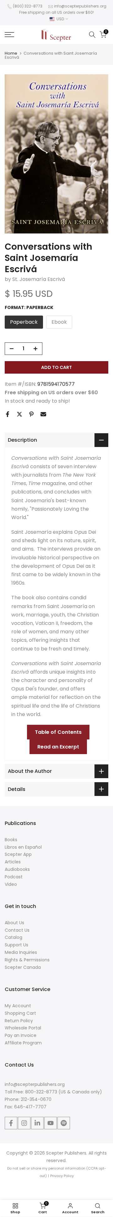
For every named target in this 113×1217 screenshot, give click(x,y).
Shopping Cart (20, 1013)
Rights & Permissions (27, 960)
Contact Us (17, 930)
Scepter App (18, 854)
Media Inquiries (21, 952)
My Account (18, 1006)
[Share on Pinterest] (31, 414)
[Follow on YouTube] (50, 1123)
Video (11, 884)
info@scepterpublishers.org (80, 6)
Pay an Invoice (20, 1035)
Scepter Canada (23, 967)
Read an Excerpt (58, 746)
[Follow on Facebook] (11, 1123)
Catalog (13, 937)
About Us (14, 923)
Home (11, 53)
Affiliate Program (23, 1043)
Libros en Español (23, 847)
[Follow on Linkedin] (37, 1123)
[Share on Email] (43, 414)
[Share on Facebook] (7, 414)
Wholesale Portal (23, 1028)
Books (11, 840)
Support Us (16, 945)
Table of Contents (58, 732)
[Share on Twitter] (19, 414)
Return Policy (19, 1021)
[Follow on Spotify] (63, 1123)
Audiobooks (17, 869)
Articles (13, 862)
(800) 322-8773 (27, 6)
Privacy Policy (62, 1175)
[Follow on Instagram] (24, 1123)
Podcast (14, 877)
